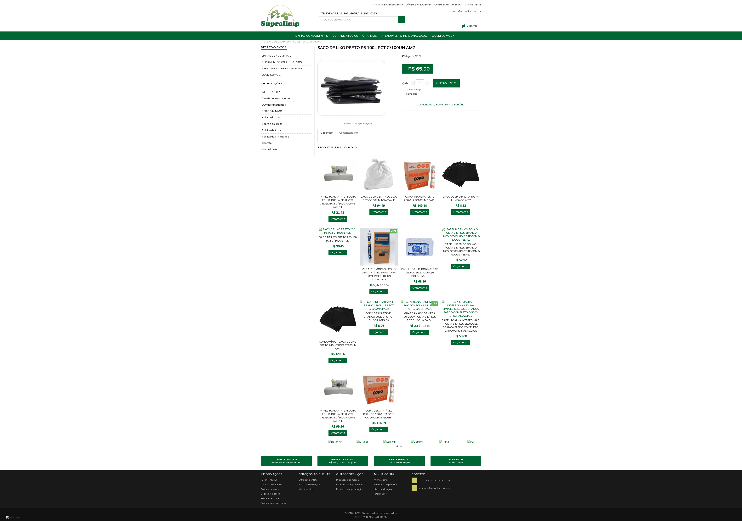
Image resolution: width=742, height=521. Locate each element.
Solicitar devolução (309, 484)
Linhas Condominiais (311, 35)
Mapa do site (269, 149)
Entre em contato (308, 480)
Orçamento (446, 83)
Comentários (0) (348, 132)
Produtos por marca (347, 480)
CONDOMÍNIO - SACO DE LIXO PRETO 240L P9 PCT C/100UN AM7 (338, 345)
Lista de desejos (413, 89)
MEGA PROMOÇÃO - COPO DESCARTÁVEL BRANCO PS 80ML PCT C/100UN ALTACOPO (379, 274)
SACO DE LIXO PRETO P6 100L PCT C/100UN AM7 (294, 42)
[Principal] (289, 36)
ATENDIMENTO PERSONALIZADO (404, 35)
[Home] (262, 42)
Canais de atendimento (276, 98)
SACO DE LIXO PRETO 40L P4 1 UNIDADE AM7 (461, 198)
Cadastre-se (473, 4)
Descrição (327, 132)
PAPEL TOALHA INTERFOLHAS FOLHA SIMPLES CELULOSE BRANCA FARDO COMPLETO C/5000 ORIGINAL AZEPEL (460, 325)
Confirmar (441, 4)
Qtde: (405, 83)
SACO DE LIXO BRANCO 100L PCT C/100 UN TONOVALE (379, 198)
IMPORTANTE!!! (271, 92)
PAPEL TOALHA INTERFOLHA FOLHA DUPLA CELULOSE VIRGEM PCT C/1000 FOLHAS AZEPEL (338, 202)
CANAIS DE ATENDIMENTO (388, 4)
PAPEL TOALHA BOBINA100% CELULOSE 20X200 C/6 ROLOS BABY (419, 273)
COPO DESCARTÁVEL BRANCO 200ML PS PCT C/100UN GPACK (379, 317)
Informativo (380, 493)
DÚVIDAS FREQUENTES (419, 4)
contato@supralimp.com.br (465, 11)
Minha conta (381, 480)
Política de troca (271, 130)
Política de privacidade (275, 136)
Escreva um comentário (450, 104)
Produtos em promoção (349, 489)
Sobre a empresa (272, 124)
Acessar (456, 4)
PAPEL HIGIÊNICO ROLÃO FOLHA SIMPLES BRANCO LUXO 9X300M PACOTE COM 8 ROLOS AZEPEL (461, 249)
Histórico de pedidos (385, 484)
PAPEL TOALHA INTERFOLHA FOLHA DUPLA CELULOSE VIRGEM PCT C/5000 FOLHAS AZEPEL (338, 416)
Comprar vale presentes (349, 484)
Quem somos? (443, 35)
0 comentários (425, 104)
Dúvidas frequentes (274, 104)
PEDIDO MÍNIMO (272, 111)
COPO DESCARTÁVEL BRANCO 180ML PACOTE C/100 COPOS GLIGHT (378, 414)
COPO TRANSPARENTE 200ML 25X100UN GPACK (419, 198)
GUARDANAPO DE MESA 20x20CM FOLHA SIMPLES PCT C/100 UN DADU (420, 317)
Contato (267, 143)
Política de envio (272, 117)
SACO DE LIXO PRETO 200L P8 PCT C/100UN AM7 (338, 239)
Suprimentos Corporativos (355, 35)
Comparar (411, 94)
